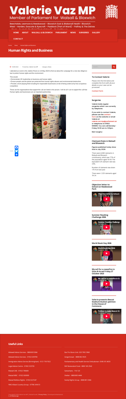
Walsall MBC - (13, 375)
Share (11, 151)
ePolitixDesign (14, 396)
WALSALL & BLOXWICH (42, 32)
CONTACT (18, 39)
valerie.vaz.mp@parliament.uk (104, 121)
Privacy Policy (43, 394)
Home (10, 45)
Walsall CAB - (13, 371)
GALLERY (96, 32)
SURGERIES (84, 32)
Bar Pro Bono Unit (71, 352)
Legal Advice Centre (15, 366)
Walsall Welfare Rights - (17, 380)
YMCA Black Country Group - (19, 385)
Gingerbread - (69, 357)
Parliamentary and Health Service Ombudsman (81, 361)
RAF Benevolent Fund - (73, 366)
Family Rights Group (71, 380)
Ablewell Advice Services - (17, 352)
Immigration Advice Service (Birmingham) (23, 361)
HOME (16, 32)
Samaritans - (69, 371)
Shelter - (67, 375)
